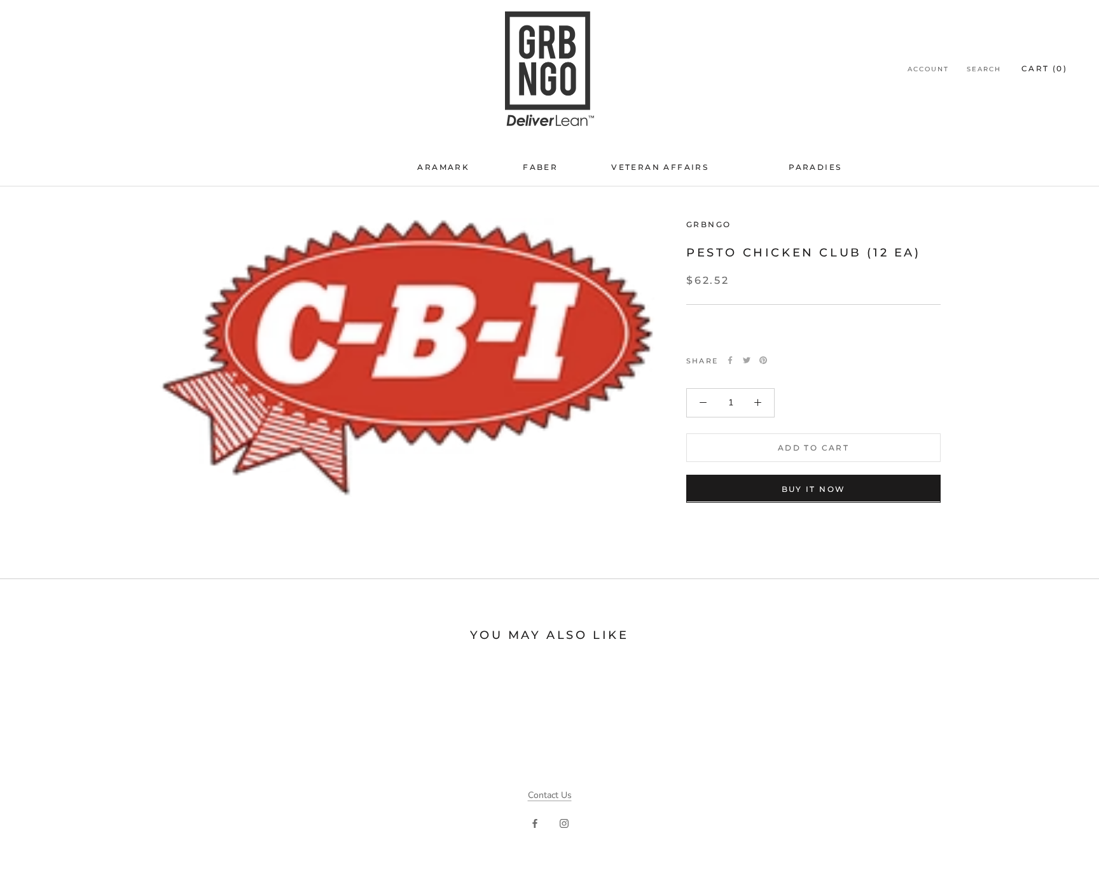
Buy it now (814, 488)
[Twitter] (746, 360)
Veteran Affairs (659, 167)
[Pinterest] (763, 360)
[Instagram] (564, 822)
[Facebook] (730, 360)
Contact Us (550, 795)
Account (928, 69)
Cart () (1044, 68)
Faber (540, 167)
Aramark (443, 167)
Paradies (815, 167)
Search (984, 69)
